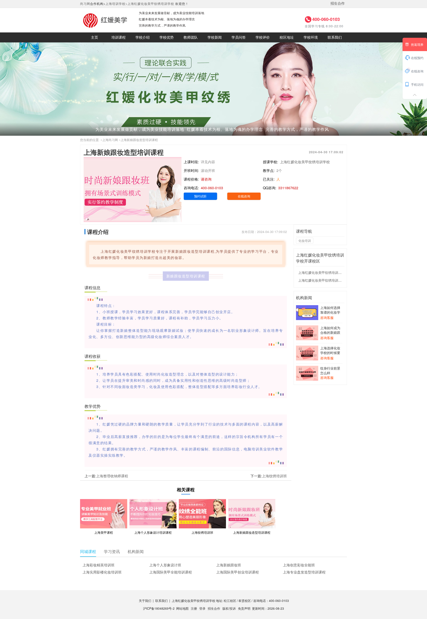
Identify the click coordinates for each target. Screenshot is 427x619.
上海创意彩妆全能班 (299, 564)
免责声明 (244, 608)
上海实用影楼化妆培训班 (102, 572)
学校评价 (263, 37)
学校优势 (166, 37)
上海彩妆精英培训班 (99, 564)
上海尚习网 (110, 140)
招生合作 (337, 3)
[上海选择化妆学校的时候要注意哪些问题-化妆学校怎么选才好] (307, 352)
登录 (202, 608)
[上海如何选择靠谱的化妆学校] (307, 312)
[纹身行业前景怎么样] (307, 372)
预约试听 (200, 196)
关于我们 (145, 600)
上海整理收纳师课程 (112, 475)
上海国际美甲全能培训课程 (170, 572)
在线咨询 (244, 196)
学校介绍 (142, 37)
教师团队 (190, 37)
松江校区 (230, 600)
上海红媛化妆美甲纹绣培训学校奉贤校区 (328, 280)
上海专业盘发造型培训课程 (304, 572)
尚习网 (85, 3)
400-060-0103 (326, 19)
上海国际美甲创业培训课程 (237, 572)
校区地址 (287, 37)
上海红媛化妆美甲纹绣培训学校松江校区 (328, 272)
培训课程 (118, 37)
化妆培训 (304, 240)
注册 (194, 608)
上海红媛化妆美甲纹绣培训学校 (150, 3)
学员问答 (239, 37)
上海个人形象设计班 (165, 564)
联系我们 (335, 37)
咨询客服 (327, 317)
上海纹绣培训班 (274, 475)
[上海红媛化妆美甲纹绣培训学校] (105, 20)
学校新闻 (214, 37)
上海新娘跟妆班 (228, 564)
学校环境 (311, 37)
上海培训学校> (116, 3)
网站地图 (182, 608)
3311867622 (288, 187)
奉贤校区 (244, 600)
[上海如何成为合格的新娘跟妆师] (307, 332)
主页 (94, 37)
